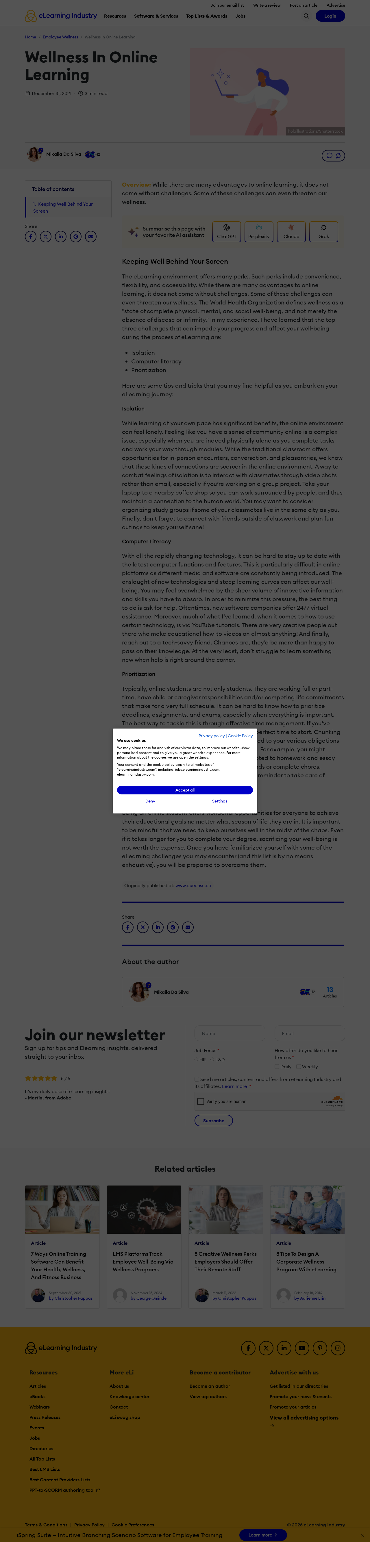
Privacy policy (212, 735)
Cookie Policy (240, 735)
